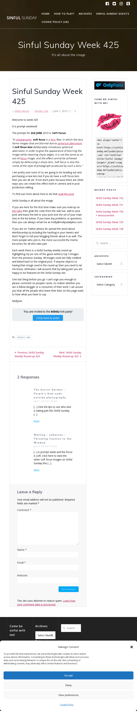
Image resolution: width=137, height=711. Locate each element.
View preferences (68, 695)
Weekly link (24, 337)
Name (22, 549)
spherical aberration (69, 143)
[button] (131, 647)
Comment (24, 510)
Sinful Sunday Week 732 (109, 198)
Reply (36, 421)
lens (52, 139)
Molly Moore (22, 111)
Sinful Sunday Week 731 (109, 205)
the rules (17, 211)
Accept (68, 675)
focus (23, 158)
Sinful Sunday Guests (112, 13)
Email (21, 562)
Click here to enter (47, 318)
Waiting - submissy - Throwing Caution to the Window (53, 439)
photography (23, 139)
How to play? (64, 13)
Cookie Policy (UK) (55, 22)
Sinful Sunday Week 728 (109, 229)
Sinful (22, 18)
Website (22, 575)
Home (46, 13)
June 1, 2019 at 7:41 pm (45, 401)
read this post (66, 194)
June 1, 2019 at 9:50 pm (45, 446)
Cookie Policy (66, 704)
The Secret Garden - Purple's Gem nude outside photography (50, 393)
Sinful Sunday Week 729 (109, 222)
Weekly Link (41, 111)
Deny (68, 685)
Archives (85, 13)
